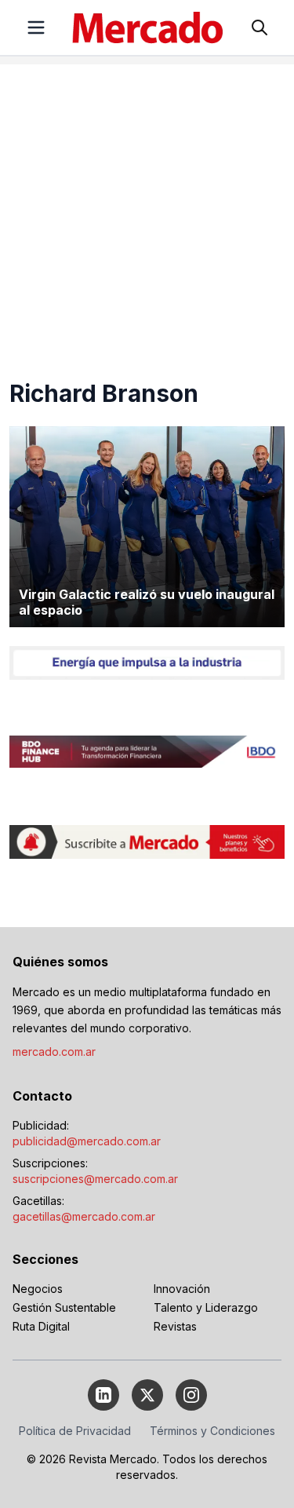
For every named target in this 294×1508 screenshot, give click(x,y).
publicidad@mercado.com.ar (87, 1141)
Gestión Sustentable (64, 1307)
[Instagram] (191, 1395)
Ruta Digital (41, 1326)
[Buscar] (259, 27)
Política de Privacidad (75, 1430)
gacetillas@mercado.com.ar (84, 1216)
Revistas (175, 1326)
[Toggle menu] (36, 27)
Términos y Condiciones (212, 1430)
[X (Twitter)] (147, 1395)
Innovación (182, 1288)
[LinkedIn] (103, 1395)
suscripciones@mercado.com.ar (95, 1178)
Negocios (38, 1288)
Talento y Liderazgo (206, 1307)
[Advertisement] (147, 211)
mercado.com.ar (54, 1051)
